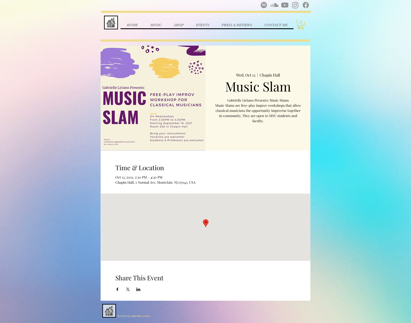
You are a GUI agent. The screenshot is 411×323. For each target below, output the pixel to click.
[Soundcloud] (274, 5)
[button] (300, 24)
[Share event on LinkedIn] (138, 289)
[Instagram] (295, 5)
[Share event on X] (128, 289)
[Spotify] (264, 5)
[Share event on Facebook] (117, 289)
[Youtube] (285, 5)
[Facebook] (306, 5)
